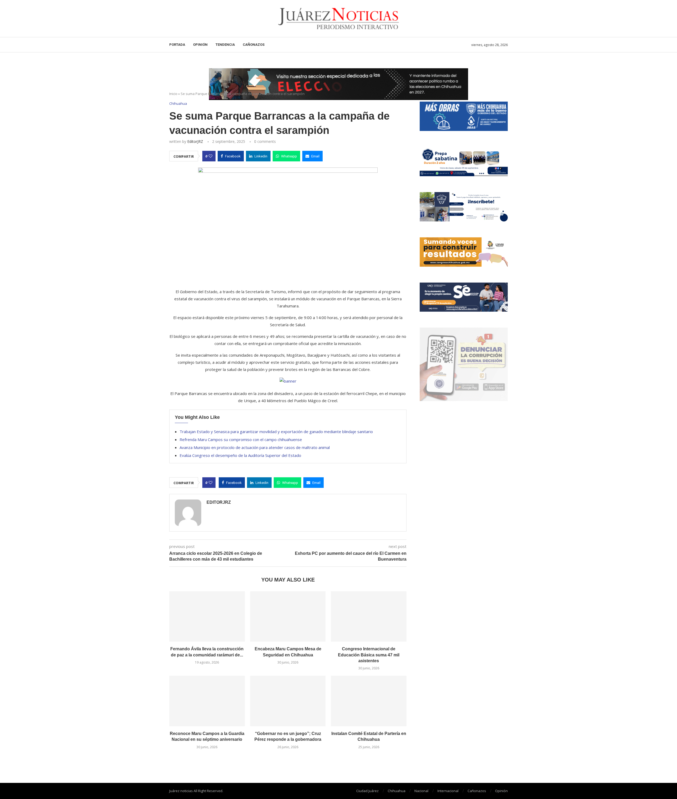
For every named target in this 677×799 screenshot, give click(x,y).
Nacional (421, 790)
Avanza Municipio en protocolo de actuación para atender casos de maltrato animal (255, 447)
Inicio (173, 93)
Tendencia (225, 45)
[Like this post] (210, 156)
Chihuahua (396, 790)
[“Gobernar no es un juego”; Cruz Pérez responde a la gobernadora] (288, 701)
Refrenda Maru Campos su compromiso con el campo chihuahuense (241, 439)
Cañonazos (253, 45)
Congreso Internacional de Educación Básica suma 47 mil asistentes (368, 655)
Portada (177, 45)
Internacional (448, 790)
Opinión (200, 45)
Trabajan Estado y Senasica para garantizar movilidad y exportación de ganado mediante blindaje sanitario (276, 431)
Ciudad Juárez (367, 790)
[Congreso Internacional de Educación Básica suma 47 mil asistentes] (368, 616)
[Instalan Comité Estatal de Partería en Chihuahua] (368, 701)
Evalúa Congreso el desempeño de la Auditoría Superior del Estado (240, 455)
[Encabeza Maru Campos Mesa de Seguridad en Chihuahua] (288, 616)
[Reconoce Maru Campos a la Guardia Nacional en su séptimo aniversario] (207, 701)
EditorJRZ (195, 141)
